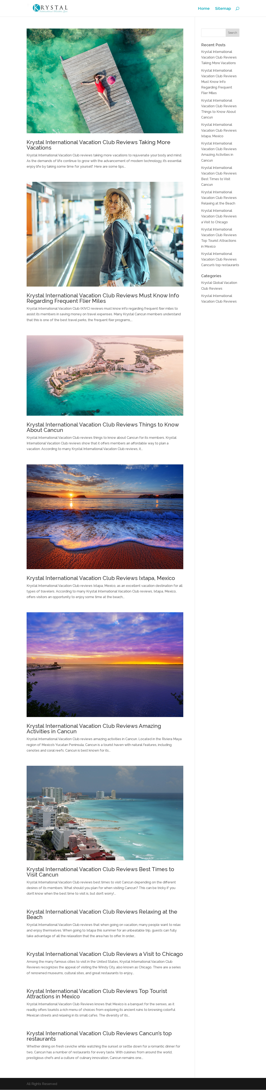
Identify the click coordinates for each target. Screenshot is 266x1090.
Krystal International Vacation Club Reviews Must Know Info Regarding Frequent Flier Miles (103, 298)
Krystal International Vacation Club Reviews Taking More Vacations (98, 145)
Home (204, 9)
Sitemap (223, 9)
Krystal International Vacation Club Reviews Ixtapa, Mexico (101, 578)
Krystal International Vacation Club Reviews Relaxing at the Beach (102, 914)
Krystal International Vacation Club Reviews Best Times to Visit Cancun (100, 872)
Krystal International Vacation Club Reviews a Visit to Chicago (105, 954)
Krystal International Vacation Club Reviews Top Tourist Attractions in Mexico (97, 994)
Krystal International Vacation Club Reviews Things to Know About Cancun (103, 427)
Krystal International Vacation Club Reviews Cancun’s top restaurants (99, 1036)
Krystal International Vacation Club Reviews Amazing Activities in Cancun (94, 729)
